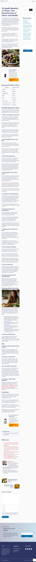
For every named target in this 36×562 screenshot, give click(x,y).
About (24, 560)
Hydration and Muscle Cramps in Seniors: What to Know (27, 30)
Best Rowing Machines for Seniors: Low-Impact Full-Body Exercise (27, 26)
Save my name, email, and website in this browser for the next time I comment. (10, 513)
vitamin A (6, 185)
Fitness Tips (15, 551)
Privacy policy (32, 560)
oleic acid (3, 145)
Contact (27, 560)
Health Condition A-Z (17, 548)
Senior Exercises (16, 550)
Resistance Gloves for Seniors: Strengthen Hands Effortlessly (27, 34)
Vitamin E (4, 182)
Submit (27, 50)
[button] (30, 1)
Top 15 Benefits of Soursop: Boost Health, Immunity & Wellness (12, 480)
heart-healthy (4, 28)
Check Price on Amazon (13, 80)
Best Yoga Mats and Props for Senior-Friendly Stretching (27, 38)
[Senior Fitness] (4, 1)
